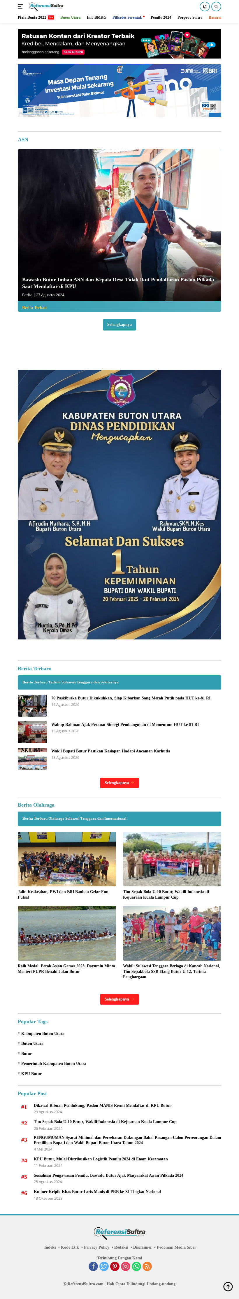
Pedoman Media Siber (176, 1247)
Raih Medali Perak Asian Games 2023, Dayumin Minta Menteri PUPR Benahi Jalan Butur (66, 968)
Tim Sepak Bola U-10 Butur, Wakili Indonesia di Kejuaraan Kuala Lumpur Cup (166, 894)
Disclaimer (142, 1247)
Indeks (50, 1247)
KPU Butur (31, 1074)
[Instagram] (125, 1267)
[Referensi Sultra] (45, 6)
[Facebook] (93, 1267)
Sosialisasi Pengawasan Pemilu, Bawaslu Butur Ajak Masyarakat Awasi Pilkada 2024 (108, 1175)
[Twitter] (104, 1267)
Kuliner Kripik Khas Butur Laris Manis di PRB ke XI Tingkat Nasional (97, 1192)
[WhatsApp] (136, 1267)
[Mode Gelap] (205, 6)
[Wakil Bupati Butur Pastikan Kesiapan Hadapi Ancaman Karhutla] (32, 759)
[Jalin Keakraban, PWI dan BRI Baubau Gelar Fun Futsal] (67, 859)
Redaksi (121, 1247)
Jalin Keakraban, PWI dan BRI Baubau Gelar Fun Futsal (63, 894)
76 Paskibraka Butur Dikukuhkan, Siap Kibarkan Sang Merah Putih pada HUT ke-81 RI (130, 698)
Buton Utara (32, 1043)
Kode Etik (70, 1247)
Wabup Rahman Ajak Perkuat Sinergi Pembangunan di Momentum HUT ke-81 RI (125, 724)
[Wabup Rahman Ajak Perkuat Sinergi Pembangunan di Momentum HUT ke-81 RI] (32, 732)
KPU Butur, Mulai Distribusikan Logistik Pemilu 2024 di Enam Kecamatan (101, 1159)
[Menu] (22, 7)
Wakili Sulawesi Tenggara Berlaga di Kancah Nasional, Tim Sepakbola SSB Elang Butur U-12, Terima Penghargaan (171, 971)
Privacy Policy (96, 1247)
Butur (26, 1053)
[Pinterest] (114, 1267)
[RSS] (147, 1267)
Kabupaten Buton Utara (42, 1033)
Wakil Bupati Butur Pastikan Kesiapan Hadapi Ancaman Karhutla (110, 751)
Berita (27, 294)
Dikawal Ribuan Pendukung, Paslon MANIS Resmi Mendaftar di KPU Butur (102, 1105)
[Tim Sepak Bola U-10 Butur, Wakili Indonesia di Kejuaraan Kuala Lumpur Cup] (172, 859)
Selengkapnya (119, 324)
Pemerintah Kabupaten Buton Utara (53, 1063)
